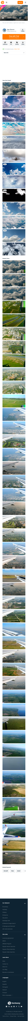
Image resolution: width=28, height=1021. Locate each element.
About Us (4, 966)
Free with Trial (14, 36)
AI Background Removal (8, 925)
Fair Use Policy (21, 1015)
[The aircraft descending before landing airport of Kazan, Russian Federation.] (13, 695)
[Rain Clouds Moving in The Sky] (13, 114)
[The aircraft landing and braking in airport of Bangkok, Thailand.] (13, 575)
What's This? (17, 49)
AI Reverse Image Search (9, 922)
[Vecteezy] (2, 2)
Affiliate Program (6, 943)
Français (4, 992)
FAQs (3, 960)
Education (5, 917)
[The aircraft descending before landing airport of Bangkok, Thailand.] (13, 413)
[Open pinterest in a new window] (13, 1005)
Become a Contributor (8, 971)
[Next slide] (21, 870)
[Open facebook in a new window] (6, 1005)
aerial (18, 870)
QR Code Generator (7, 928)
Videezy (4, 911)
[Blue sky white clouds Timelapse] (13, 208)
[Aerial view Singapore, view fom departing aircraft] (13, 221)
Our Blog (4, 969)
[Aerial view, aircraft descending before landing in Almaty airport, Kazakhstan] (13, 803)
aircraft (6, 870)
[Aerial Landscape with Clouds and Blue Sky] (13, 141)
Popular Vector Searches (8, 945)
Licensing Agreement (8, 937)
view (12, 870)
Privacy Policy (13, 1015)
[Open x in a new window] (18, 1005)
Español (4, 983)
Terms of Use (6, 1015)
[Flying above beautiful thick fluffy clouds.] (13, 248)
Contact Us (5, 963)
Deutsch (4, 989)
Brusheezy (5, 906)
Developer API (6, 920)
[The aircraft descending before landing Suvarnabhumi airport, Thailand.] (13, 306)
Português (5, 986)
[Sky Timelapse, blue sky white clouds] (13, 234)
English (4, 980)
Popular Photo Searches (8, 948)
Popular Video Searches (8, 951)
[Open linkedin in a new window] (11, 1005)
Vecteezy (4, 909)
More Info (6, 52)
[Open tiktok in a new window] (16, 1005)
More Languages (6, 994)
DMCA (4, 940)
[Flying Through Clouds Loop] (13, 181)
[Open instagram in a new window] (8, 1005)
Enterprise (5, 914)
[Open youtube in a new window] (21, 1005)
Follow (22, 31)
